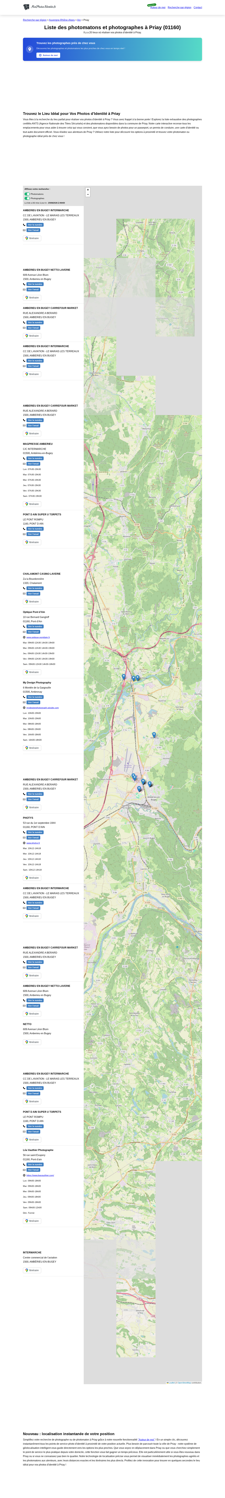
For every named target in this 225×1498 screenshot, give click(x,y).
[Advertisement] (112, 85)
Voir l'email (33, 230)
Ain (79, 20)
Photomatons (37, 194)
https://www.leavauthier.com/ (40, 1175)
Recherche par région (179, 7)
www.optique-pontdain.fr (38, 637)
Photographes (37, 198)
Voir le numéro (35, 225)
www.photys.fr (33, 843)
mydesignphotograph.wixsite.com (42, 707)
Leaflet (172, 1383)
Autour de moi (157, 7)
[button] (135, 778)
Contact (198, 7)
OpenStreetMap (184, 1383)
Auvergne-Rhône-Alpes (62, 20)
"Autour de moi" (146, 1439)
